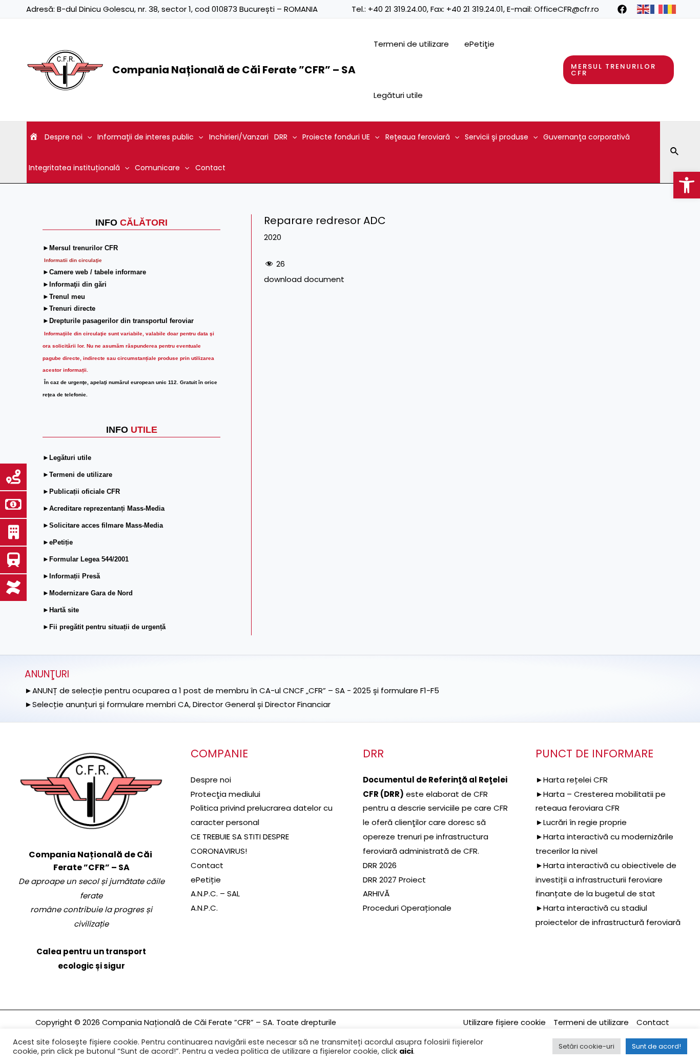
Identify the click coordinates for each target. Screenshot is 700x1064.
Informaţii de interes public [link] (145, 137)
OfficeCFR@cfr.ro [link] (566, 9)
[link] (686, 185)
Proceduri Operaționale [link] (407, 907)
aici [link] (406, 1051)
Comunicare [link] (157, 168)
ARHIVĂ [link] (376, 893)
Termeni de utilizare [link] (411, 43)
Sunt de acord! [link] (656, 1046)
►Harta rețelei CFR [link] (572, 779)
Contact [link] (210, 168)
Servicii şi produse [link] (496, 137)
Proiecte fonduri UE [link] (336, 137)
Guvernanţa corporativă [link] (586, 137)
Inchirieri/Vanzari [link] (239, 137)
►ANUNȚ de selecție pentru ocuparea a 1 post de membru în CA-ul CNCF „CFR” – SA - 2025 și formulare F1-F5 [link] (232, 690)
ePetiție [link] (206, 879)
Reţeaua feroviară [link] (417, 137)
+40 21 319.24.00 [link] (397, 9)
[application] (87, 137)
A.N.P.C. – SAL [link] (215, 893)
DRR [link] (280, 137)
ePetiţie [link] (479, 43)
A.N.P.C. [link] (204, 907)
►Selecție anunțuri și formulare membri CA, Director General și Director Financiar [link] (178, 704)
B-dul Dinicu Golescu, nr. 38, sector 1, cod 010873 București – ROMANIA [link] (187, 9)
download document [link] (304, 279)
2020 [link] (272, 237)
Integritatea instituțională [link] (74, 168)
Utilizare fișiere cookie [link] (504, 1022)
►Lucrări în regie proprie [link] (581, 822)
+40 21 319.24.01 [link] (474, 9)
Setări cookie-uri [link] (586, 1046)
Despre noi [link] (64, 137)
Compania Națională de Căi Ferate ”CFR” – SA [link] (234, 70)
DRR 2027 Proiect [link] (394, 879)
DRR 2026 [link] (380, 865)
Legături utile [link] (398, 95)
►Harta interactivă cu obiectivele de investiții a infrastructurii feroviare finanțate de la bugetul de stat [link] (606, 879)
